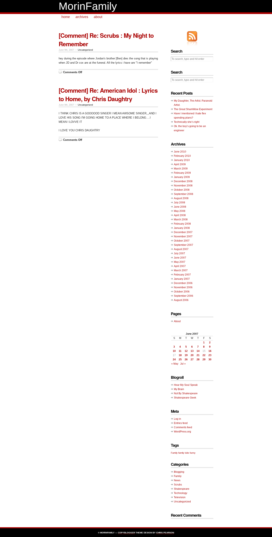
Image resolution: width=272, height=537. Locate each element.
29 (204, 359)
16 (209, 351)
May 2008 (179, 211)
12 (186, 351)
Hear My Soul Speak (186, 384)
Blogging (179, 471)
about (98, 17)
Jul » (183, 363)
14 (198, 351)
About (177, 321)
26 (186, 359)
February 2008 (182, 223)
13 (192, 351)
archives (81, 17)
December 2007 (183, 232)
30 (209, 359)
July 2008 (179, 202)
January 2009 (182, 177)
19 (186, 355)
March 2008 (181, 219)
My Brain (179, 389)
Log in (177, 418)
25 (180, 359)
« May (174, 363)
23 (209, 355)
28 (198, 359)
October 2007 (182, 240)
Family (174, 453)
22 (204, 355)
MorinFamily (88, 6)
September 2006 (183, 295)
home (65, 17)
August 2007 (181, 249)
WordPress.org (182, 431)
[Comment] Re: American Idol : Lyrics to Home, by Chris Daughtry (108, 94)
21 (198, 355)
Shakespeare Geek (185, 397)
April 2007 (180, 266)
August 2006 (181, 300)
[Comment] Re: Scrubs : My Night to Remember (106, 39)
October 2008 (182, 189)
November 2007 (183, 236)
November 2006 (183, 287)
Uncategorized (85, 50)
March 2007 (181, 270)
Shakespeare (181, 488)
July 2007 (179, 253)
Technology (180, 493)
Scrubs (178, 484)
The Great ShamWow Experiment (193, 109)
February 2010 (182, 155)
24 (174, 359)
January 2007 (182, 278)
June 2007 (180, 257)
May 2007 (179, 261)
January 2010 (182, 160)
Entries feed (181, 423)
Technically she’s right (186, 121)
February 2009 (182, 172)
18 (180, 355)
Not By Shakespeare (186, 393)
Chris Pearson (165, 532)
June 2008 (180, 206)
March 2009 (181, 168)
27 (192, 359)
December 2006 (183, 283)
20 (192, 355)
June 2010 (180, 151)
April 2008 (180, 215)
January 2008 (182, 228)
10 (174, 351)
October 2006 (182, 291)
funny (193, 453)
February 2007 (182, 274)
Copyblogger (126, 532)
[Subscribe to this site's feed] (192, 36)
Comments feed (183, 427)
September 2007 (183, 244)
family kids (183, 453)
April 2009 (180, 164)
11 (180, 351)
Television (180, 497)
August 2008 (181, 198)
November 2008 (183, 185)
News (177, 480)
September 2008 (183, 194)
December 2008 (183, 181)
